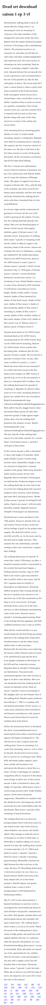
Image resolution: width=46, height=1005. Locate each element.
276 (18, 999)
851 (17, 993)
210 (5, 993)
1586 (24, 993)
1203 (37, 999)
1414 (23, 990)
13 (11, 990)
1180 (38, 993)
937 (39, 984)
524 (12, 984)
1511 (31, 993)
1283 (19, 984)
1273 (5, 984)
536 (11, 1002)
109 (37, 990)
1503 (30, 990)
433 (5, 990)
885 (32, 984)
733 (24, 999)
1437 (26, 984)
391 (11, 993)
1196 (5, 987)
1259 (12, 987)
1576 (33, 987)
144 (5, 996)
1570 (40, 987)
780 (31, 999)
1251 (5, 999)
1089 (19, 996)
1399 (19, 987)
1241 (12, 996)
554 (25, 996)
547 (26, 987)
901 (5, 1002)
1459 (32, 996)
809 (17, 990)
